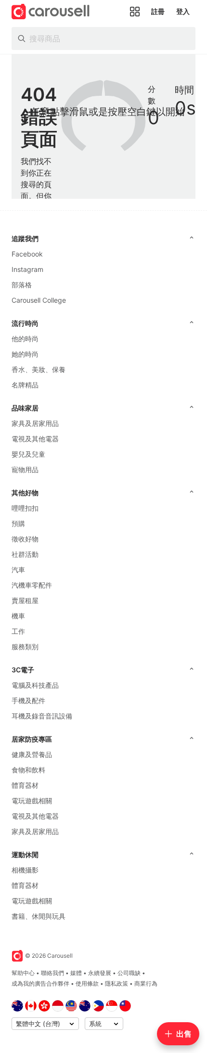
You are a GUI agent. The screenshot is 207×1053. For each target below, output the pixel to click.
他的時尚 (25, 338)
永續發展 (99, 972)
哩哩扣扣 (25, 508)
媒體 (76, 972)
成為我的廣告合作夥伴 (40, 983)
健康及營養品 (32, 754)
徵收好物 (25, 539)
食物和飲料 (28, 770)
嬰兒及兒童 (28, 454)
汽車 (18, 569)
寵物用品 (25, 469)
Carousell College (39, 300)
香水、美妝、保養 (38, 369)
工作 (18, 631)
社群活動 (25, 554)
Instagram (27, 269)
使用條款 (87, 983)
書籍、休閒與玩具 (38, 916)
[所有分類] (134, 11)
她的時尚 (25, 354)
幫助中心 (23, 972)
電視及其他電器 (35, 439)
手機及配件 (28, 700)
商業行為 (145, 983)
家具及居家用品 (35, 423)
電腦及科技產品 (35, 685)
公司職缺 (129, 972)
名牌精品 (25, 385)
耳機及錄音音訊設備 (42, 716)
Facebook (27, 254)
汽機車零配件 (32, 585)
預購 (18, 523)
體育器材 (25, 785)
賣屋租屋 (25, 600)
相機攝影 (25, 870)
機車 (18, 616)
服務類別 (25, 646)
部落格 (22, 285)
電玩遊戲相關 (32, 800)
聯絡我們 (52, 972)
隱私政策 (116, 983)
